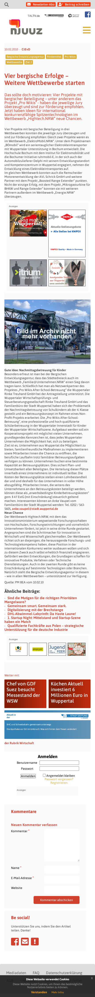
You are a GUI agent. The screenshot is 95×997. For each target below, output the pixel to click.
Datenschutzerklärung (64, 973)
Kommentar (20, 831)
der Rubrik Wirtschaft (19, 743)
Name (16, 868)
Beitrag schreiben (77, 4)
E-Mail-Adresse (22, 878)
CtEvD (26, 49)
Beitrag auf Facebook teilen (15, 941)
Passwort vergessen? (59, 779)
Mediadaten (16, 973)
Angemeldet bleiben (60, 775)
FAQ (36, 973)
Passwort (27, 768)
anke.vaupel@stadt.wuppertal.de (35, 508)
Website (16, 888)
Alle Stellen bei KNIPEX (66, 231)
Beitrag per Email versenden (25, 941)
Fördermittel (54, 56)
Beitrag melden (35, 941)
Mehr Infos (57, 992)
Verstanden (39, 992)
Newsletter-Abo (44, 4)
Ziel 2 (28, 62)
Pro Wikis (70, 56)
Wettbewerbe (14, 62)
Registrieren (59, 782)
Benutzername (27, 762)
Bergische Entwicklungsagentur (25, 56)
